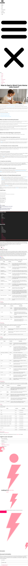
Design (2, 227)
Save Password (4, 446)
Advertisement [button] (2, 381)
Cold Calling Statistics (2, 196)
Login (2, 14)
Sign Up (8, 444)
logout (18, 434)
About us (2, 214)
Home (2, 73)
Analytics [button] (1, 337)
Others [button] (1, 404)
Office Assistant (3, 230)
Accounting (2, 229)
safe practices (6, 185)
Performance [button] (2, 322)
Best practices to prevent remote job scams (5, 116)
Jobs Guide (1, 200)
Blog (2, 76)
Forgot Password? (4, 444)
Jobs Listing (3, 12)
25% (3, 156)
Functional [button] (1, 301)
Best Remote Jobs (2, 199)
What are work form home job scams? (5, 113)
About (2, 5)
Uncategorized (2, 202)
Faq (1, 8)
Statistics (1, 201)
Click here (20, 556)
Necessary (2, 257)
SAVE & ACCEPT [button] (2, 431)
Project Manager (3, 232)
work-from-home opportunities (10, 106)
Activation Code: (3, 562)
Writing (2, 228)
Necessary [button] (1, 256)
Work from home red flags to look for (4, 115)
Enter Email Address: (4, 438)
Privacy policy (3, 9)
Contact (2, 11)
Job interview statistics (3, 195)
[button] (14, 44)
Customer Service (3, 231)
